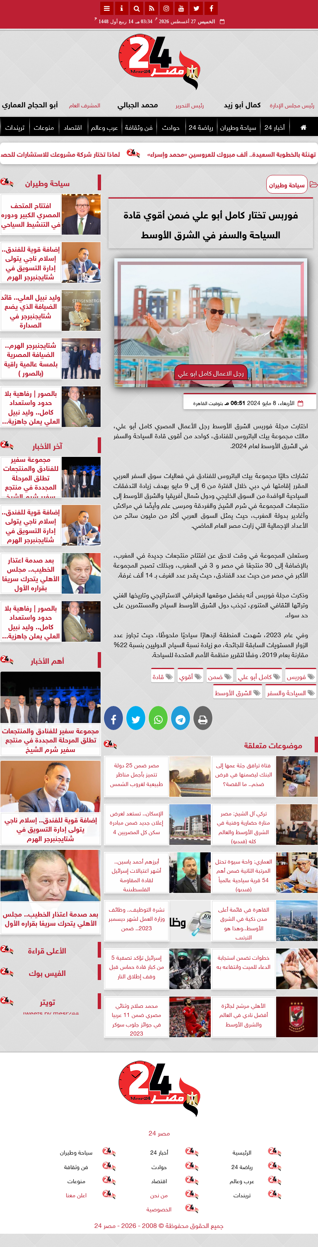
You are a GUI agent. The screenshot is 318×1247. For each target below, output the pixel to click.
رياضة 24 (201, 126)
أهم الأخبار (47, 660)
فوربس (297, 676)
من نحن (159, 1194)
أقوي (187, 676)
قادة (159, 676)
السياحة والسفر (287, 692)
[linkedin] (166, 8)
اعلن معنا (76, 1194)
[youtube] (181, 8)
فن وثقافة (139, 126)
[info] (121, 8)
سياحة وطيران (238, 126)
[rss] (151, 8)
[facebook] (211, 8)
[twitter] (196, 8)
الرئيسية (242, 1151)
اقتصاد (73, 126)
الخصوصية (159, 1208)
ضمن (216, 676)
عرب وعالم (104, 126)
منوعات (44, 126)
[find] (136, 8)
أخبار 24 (275, 126)
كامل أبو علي (255, 676)
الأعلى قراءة (47, 949)
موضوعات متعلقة (273, 744)
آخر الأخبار (47, 445)
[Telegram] (180, 718)
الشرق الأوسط (234, 692)
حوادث (171, 126)
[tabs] (106, 8)
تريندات (14, 126)
